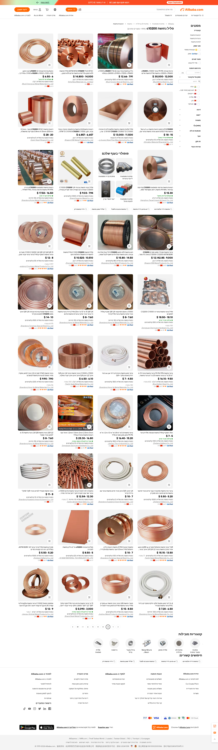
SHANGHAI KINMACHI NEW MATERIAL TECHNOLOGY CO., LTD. (75, 558)
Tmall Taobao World (96, 739)
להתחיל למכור (46, 684)
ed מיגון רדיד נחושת (140, 209)
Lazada (109, 739)
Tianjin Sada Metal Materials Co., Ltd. (79, 384)
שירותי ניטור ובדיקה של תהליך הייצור (148, 698)
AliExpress (73, 739)
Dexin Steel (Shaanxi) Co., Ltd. (41, 140)
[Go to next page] (72, 627)
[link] (214, 726)
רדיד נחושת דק (79, 209)
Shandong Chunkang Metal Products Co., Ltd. (35, 266)
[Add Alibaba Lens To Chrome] (160, 727)
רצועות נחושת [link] (118, 24)
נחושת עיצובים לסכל (118, 209)
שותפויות (47, 698)
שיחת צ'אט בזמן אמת (80, 684)
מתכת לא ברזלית (142, 24)
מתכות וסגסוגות (158, 24)
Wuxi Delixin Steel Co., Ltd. (162, 384)
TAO (128, 739)
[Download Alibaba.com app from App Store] (46, 727)
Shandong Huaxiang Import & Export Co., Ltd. (115, 502)
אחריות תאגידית (192, 689)
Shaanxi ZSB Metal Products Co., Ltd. (78, 140)
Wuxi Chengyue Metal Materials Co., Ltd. (37, 84)
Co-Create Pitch (192, 684)
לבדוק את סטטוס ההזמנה (41, 689)
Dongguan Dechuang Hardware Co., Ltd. (157, 328)
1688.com (83, 739)
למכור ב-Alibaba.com (43, 679)
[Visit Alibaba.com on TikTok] (24, 708)
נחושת (129, 24)
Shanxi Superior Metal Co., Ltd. (81, 198)
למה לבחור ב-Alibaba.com (189, 679)
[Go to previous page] (118, 627)
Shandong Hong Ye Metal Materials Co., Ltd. (116, 323)
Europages (145, 739)
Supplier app (103, 727)
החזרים (85, 693)
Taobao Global (119, 739)
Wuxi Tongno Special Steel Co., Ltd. (119, 82)
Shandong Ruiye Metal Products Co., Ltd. (37, 200)
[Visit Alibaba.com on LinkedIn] (44, 708)
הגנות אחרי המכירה (154, 693)
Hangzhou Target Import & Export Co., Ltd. (156, 200)
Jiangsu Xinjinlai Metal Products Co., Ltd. (37, 614)
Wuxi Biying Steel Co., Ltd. (163, 82)
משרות (196, 693)
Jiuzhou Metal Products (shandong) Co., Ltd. (115, 614)
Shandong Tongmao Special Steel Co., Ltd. (36, 326)
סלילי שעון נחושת (98, 209)
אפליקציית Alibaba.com (66, 727)
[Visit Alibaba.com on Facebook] (49, 708)
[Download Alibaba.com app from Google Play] (27, 727)
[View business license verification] (132, 746)
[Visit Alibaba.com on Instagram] (34, 708)
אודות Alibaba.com (191, 674)
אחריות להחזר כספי (154, 684)
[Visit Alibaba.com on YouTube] (29, 708)
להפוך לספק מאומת (43, 693)
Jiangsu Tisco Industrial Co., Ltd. (120, 443)
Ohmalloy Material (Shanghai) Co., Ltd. (158, 142)
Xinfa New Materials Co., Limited (80, 82)
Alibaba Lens (185, 727)
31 (77, 627)
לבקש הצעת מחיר (118, 684)
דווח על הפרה (83, 703)
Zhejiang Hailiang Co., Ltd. (163, 443)
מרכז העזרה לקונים (81, 679)
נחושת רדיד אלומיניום (162, 209)
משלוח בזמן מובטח (154, 689)
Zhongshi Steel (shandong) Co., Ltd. (79, 263)
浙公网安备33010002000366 (150, 746)
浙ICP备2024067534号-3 (173, 746)
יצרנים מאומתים (119, 679)
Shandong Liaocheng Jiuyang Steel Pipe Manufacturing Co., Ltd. (115, 140)
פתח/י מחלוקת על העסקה (78, 689)
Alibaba (171, 24)
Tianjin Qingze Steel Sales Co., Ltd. (80, 502)
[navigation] (189, 325)
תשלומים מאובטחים (154, 679)
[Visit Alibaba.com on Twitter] (39, 708)
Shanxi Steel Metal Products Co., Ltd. (78, 616)
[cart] (47, 10)
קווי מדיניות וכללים (155, 703)
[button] (79, 9)
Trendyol (135, 739)
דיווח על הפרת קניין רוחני (79, 698)
